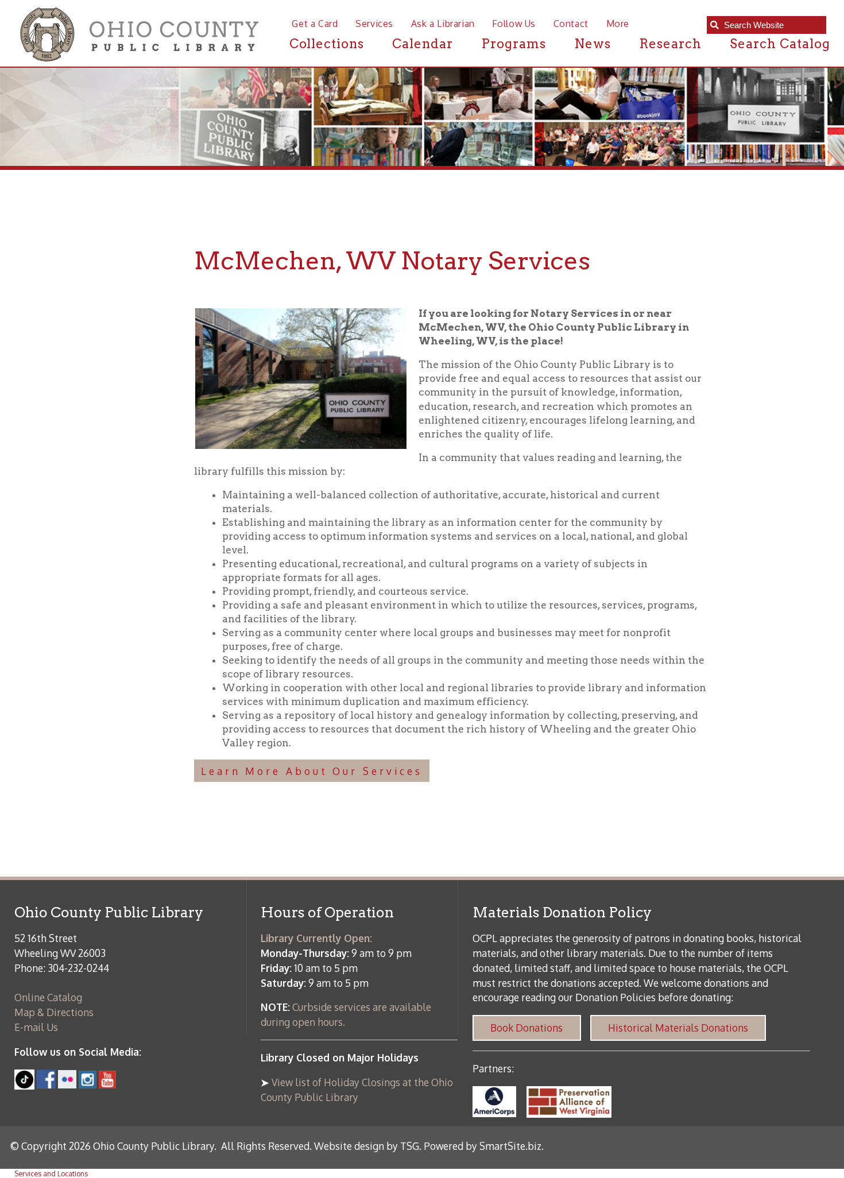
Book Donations (526, 1027)
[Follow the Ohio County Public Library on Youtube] (108, 1084)
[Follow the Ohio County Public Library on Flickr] (67, 1084)
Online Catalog (48, 997)
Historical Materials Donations (678, 1027)
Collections (327, 43)
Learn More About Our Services (312, 771)
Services (374, 23)
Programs (513, 43)
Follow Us (514, 23)
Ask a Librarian (443, 23)
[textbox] (771, 25)
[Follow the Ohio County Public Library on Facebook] (46, 1084)
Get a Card (315, 23)
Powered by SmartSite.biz (482, 1146)
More (617, 23)
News (592, 43)
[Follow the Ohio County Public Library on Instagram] (86, 1084)
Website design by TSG (366, 1146)
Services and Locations (51, 1173)
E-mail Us (36, 1027)
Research (670, 43)
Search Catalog (780, 43)
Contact (571, 23)
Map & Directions (54, 1012)
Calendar (422, 43)
